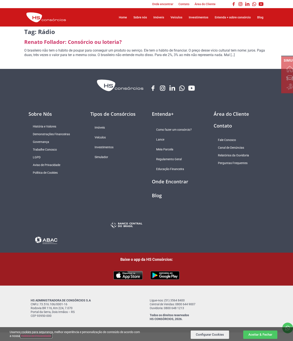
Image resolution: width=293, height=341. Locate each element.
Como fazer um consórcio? (174, 129)
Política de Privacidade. (36, 336)
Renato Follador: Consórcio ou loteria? (73, 41)
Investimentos (198, 17)
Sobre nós (140, 17)
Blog (260, 17)
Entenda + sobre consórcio (233, 17)
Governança (41, 142)
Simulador (101, 157)
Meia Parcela (164, 149)
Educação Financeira (170, 169)
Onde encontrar (162, 4)
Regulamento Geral (169, 159)
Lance (160, 139)
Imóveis (158, 17)
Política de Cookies (45, 172)
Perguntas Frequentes (233, 163)
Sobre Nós (40, 114)
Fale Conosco (227, 140)
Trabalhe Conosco (45, 149)
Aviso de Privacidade (46, 165)
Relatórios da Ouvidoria (233, 155)
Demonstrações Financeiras (51, 134)
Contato (183, 4)
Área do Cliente (205, 4)
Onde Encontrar (170, 181)
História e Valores (44, 126)
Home (123, 17)
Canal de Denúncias (231, 147)
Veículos (176, 17)
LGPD (37, 157)
